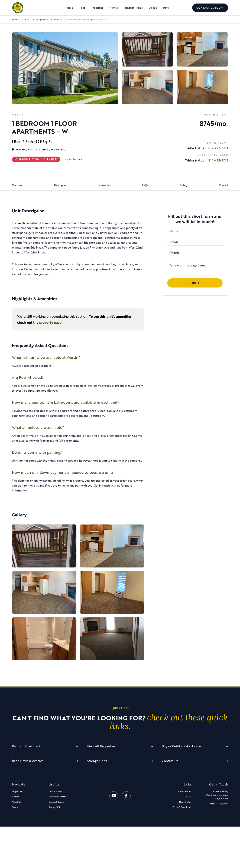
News (166, 7)
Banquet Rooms (133, 7)
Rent (82, 7)
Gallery (184, 185)
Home (69, 7)
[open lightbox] (65, 67)
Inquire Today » (73, 159)
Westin (58, 19)
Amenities (105, 185)
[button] (97, 7)
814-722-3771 (218, 148)
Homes (114, 7)
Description (60, 185)
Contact (223, 185)
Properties (42, 19)
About (152, 7)
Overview (17, 185)
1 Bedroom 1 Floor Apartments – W (88, 19)
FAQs (145, 185)
